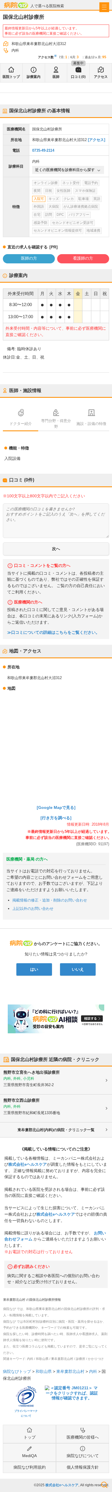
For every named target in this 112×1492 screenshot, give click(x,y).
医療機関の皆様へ (83, 1437)
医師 (56, 77)
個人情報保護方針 (83, 1467)
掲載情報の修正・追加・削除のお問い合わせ (49, 900)
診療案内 (33, 77)
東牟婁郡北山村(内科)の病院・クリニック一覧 (56, 1130)
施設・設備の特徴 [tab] (91, 423)
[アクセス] (96, 140)
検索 (104, 1485)
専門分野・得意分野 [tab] (56, 423)
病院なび (16, 5)
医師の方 (29, 258)
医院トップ (11, 77)
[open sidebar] (104, 7)
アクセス (101, 77)
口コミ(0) (78, 77)
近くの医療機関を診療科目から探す (65, 170)
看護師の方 (83, 258)
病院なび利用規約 (29, 1467)
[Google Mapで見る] (56, 807)
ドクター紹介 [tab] (20, 423)
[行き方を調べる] (56, 818)
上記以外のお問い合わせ (32, 908)
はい (34, 969)
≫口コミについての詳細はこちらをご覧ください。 (53, 632)
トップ (30, 1437)
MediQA (29, 1455)
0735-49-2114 (43, 150)
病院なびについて (83, 1455)
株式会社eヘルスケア (27, 1164)
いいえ (78, 969)
